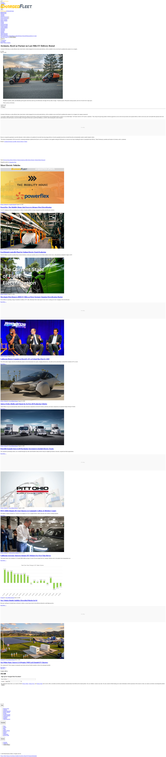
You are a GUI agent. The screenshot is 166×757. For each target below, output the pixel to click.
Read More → (3, 212)
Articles (4, 35)
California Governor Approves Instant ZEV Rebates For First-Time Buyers (26, 555)
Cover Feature (5, 1)
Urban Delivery (10, 160)
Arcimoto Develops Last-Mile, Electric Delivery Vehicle (15, 141)
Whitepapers (28, 35)
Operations (3, 28)
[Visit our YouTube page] (5, 674)
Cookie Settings (13, 37)
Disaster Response (4, 16)
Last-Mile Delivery (27, 160)
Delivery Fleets (16, 160)
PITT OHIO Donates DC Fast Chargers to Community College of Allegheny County (28, 511)
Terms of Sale (15, 755)
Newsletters (3, 3)
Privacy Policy (3, 755)
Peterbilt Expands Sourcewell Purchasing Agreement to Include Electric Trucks (27, 449)
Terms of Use (9, 755)
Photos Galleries (15, 35)
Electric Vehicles (4, 19)
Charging (2, 14)
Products (20, 35)
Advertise (2, 37)
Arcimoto (22, 160)
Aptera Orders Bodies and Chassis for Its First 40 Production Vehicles (24, 404)
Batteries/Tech (3, 12)
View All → (3, 668)
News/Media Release (13, 401)
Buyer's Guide (34, 35)
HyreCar (5, 160)
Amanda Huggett (12, 204)
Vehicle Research (4, 33)
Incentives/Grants (4, 24)
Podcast (24, 35)
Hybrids (14, 1)
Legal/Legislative (4, 26)
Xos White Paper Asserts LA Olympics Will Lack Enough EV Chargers (24, 662)
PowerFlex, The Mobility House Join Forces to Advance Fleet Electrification (26, 207)
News (2, 35)
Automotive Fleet (12, 162)
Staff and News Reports (14, 552)
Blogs (7, 35)
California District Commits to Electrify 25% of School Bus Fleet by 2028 (25, 359)
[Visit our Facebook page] (1, 674)
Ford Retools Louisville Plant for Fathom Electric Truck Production (23, 252)
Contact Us (6, 37)
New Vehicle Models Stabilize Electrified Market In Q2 (19, 600)
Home (2, 42)
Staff (10, 249)
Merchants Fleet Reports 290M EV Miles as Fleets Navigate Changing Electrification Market (32, 297)
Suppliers (2, 31)
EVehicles (10, 1)
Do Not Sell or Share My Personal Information (27, 755)
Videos (10, 35)
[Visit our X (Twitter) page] (3, 674)
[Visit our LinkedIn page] (2, 674)
